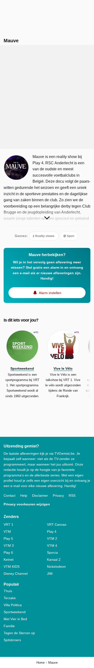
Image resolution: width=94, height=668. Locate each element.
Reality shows (44, 236)
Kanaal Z (54, 559)
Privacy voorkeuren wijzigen (27, 504)
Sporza (52, 552)
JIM (50, 573)
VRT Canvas (56, 524)
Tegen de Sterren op (19, 633)
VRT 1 (8, 524)
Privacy (58, 495)
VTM (7, 531)
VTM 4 (52, 545)
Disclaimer (40, 495)
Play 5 (8, 538)
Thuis (8, 591)
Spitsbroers (12, 640)
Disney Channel (16, 573)
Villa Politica (13, 605)
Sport (70, 236)
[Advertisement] (47, 97)
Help (23, 495)
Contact (9, 495)
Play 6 (8, 552)
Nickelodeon (56, 566)
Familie (9, 626)
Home (40, 662)
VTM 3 (9, 545)
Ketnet (8, 559)
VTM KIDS (12, 566)
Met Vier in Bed (15, 619)
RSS (72, 495)
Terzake (10, 598)
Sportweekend (15, 612)
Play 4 (51, 531)
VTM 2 (52, 538)
